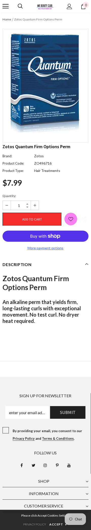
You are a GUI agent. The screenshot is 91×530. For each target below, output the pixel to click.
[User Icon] (69, 6)
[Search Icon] (20, 6)
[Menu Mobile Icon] (6, 6)
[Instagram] (45, 465)
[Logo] (45, 6)
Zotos (39, 156)
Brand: (7, 156)
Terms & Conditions (58, 438)
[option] (45, 82)
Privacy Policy (24, 438)
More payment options (45, 248)
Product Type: (13, 171)
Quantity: (9, 196)
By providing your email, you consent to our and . (47, 434)
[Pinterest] (57, 465)
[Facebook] (21, 465)
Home (7, 19)
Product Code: (13, 163)
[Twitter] (33, 465)
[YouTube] (69, 465)
